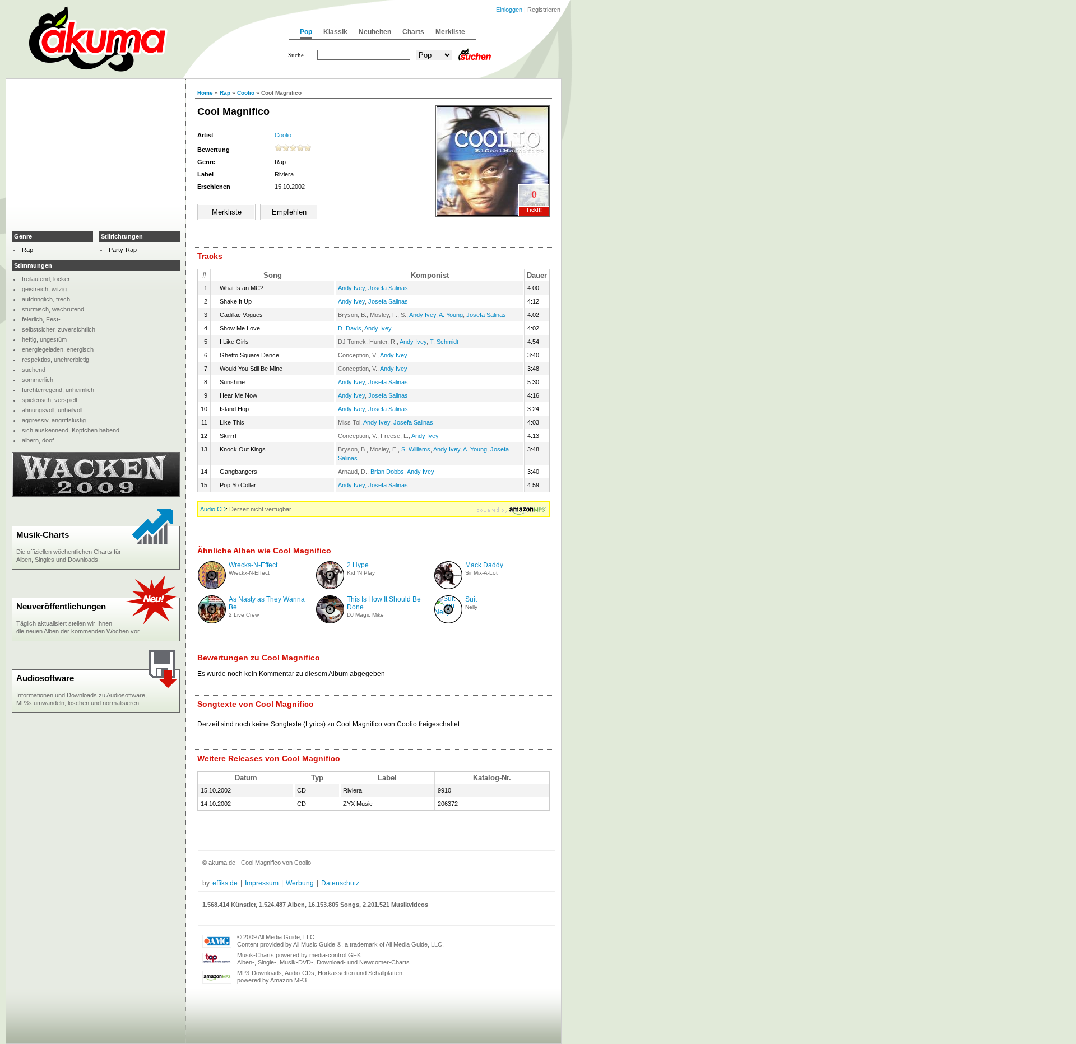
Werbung (300, 883)
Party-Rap (123, 249)
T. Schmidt (444, 341)
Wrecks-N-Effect (253, 565)
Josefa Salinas (388, 288)
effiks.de (225, 883)
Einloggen (509, 9)
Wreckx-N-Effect (249, 573)
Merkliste (450, 32)
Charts (413, 32)
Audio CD (213, 509)
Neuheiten (375, 32)
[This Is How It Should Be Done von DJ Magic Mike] (330, 621)
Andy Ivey (351, 288)
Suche (296, 55)
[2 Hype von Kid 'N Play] (330, 587)
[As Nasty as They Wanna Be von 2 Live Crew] (212, 621)
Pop (306, 32)
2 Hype (358, 565)
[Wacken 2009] (96, 494)
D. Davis (349, 328)
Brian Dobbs (387, 471)
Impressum (262, 883)
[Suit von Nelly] (448, 612)
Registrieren (543, 9)
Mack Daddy (484, 565)
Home (205, 93)
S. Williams (415, 449)
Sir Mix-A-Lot (481, 573)
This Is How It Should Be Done (384, 603)
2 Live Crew (244, 615)
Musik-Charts (42, 534)
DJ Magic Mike (365, 615)
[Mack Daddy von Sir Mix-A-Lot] (448, 587)
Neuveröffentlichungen (61, 606)
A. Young (451, 314)
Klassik (335, 32)
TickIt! (534, 210)
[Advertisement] (96, 155)
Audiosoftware (45, 678)
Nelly (471, 607)
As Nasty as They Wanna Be (267, 603)
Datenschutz (340, 883)
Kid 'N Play (361, 573)
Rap (225, 93)
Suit (471, 599)
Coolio (245, 93)
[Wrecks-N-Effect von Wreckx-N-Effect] (212, 587)
